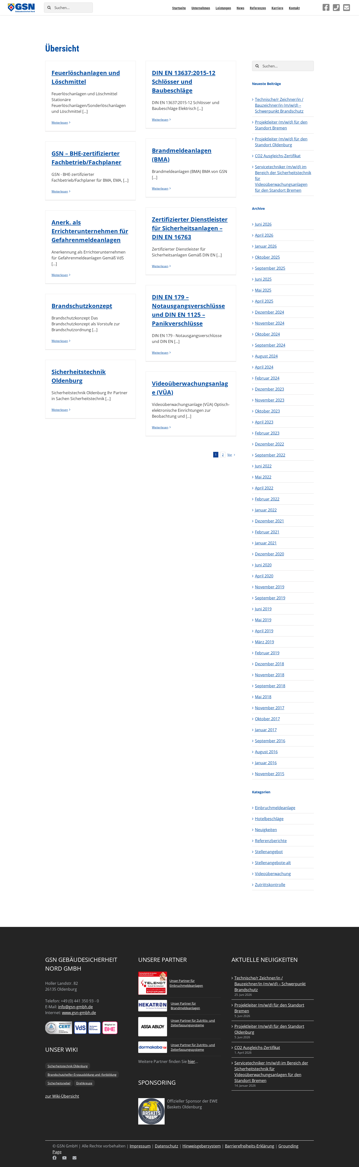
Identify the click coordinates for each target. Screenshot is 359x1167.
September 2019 (270, 598)
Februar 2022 (267, 499)
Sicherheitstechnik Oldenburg (68, 1066)
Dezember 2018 (269, 664)
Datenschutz (166, 1146)
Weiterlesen (60, 122)
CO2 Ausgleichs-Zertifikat (278, 156)
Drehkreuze (84, 1083)
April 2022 (264, 488)
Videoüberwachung (273, 873)
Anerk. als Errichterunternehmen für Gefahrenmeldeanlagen (90, 231)
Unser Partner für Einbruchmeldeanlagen (186, 983)
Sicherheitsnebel (59, 1083)
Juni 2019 (263, 609)
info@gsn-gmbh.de (75, 1006)
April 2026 (264, 235)
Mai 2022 (263, 477)
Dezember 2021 (269, 521)
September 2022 (270, 455)
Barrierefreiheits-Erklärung (249, 1146)
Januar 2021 (266, 543)
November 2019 (269, 587)
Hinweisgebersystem (201, 1146)
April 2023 (264, 422)
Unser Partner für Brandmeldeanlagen (185, 1005)
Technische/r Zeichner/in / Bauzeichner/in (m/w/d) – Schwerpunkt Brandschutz (279, 105)
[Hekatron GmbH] (152, 1003)
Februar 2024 (267, 378)
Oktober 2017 (267, 718)
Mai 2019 (263, 620)
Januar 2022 (266, 510)
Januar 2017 (266, 729)
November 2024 (269, 323)
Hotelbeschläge (269, 818)
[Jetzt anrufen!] (336, 7)
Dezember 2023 (269, 389)
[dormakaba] (152, 1044)
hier (191, 1061)
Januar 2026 (266, 246)
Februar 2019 (267, 653)
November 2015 (269, 773)
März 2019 (264, 642)
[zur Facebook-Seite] (326, 7)
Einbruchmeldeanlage (275, 807)
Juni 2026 (263, 224)
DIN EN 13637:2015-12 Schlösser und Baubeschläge (183, 81)
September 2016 (270, 740)
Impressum (140, 1146)
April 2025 (264, 301)
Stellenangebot (269, 851)
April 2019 (264, 631)
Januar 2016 (266, 762)
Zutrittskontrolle (270, 884)
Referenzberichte (271, 840)
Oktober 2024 (267, 334)
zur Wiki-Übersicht (62, 1096)
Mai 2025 (263, 290)
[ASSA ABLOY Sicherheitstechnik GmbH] (152, 1020)
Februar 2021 (267, 532)
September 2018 (270, 686)
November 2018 (269, 675)
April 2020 (264, 576)
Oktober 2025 (267, 257)
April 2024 (264, 367)
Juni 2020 (263, 565)
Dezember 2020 (269, 554)
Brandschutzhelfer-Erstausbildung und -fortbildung (82, 1074)
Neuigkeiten (266, 829)
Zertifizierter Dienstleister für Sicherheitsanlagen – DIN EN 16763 (190, 228)
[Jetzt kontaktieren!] (346, 7)
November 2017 (269, 708)
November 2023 (269, 400)
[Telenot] (152, 974)
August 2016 (266, 751)
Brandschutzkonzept (82, 306)
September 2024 (270, 345)
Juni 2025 (263, 279)
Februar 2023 (267, 433)
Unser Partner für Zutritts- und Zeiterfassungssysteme (193, 1023)
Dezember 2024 (269, 312)
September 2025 (270, 268)
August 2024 (266, 356)
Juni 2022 (263, 466)
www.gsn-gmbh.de (79, 1012)
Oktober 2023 (267, 411)
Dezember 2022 (269, 444)
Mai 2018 (263, 697)
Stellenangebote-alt (273, 862)
